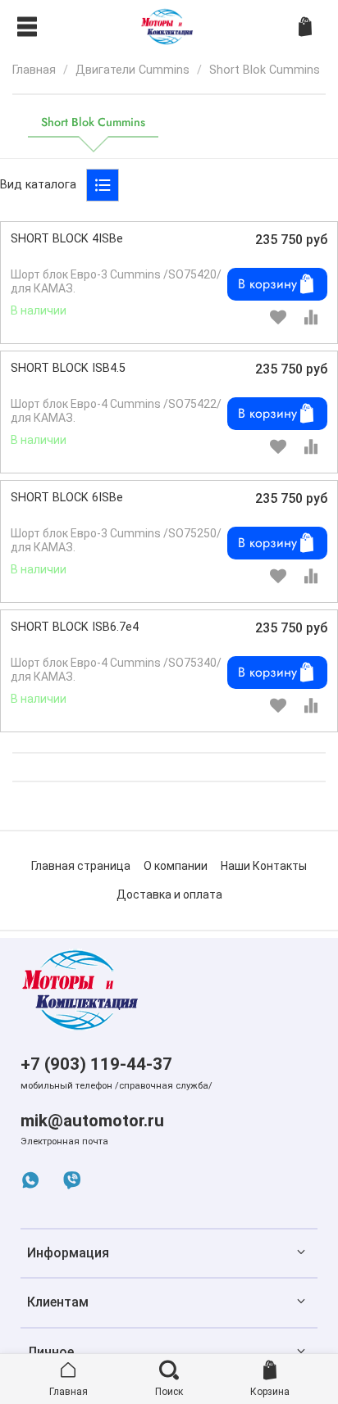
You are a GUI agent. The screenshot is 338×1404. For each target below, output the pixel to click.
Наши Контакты (264, 865)
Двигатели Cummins (132, 70)
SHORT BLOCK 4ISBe (67, 239)
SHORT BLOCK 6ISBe (67, 498)
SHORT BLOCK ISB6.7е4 (75, 627)
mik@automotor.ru (92, 1120)
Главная (34, 70)
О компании (176, 865)
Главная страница (80, 865)
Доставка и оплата (169, 894)
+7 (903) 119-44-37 (96, 1064)
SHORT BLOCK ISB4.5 (68, 368)
